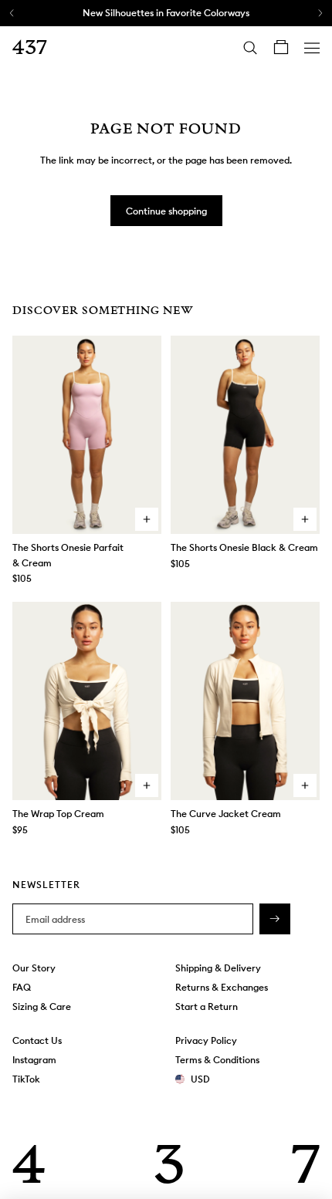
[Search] (250, 47)
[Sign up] (274, 919)
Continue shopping (166, 211)
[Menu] (311, 47)
